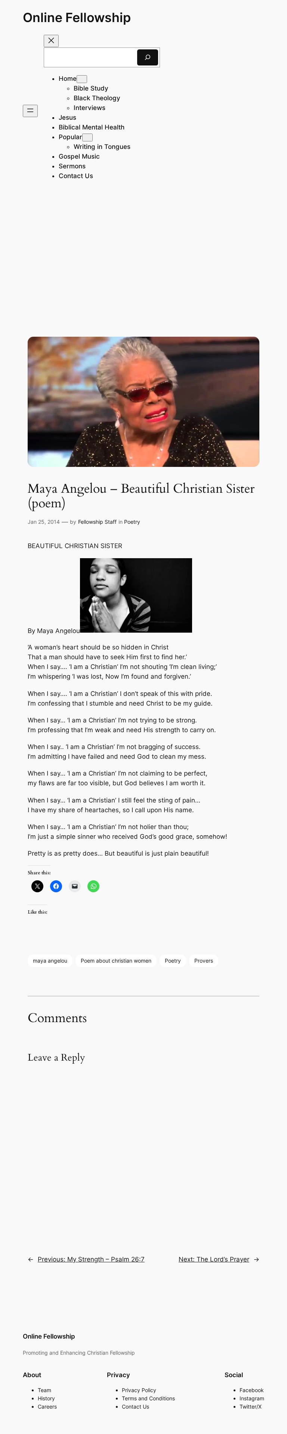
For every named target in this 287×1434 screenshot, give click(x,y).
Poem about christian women (116, 960)
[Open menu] (30, 111)
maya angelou (50, 960)
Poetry (132, 522)
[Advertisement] (143, 254)
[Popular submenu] (87, 137)
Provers (203, 960)
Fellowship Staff (97, 522)
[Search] (147, 57)
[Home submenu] (82, 79)
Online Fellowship (77, 17)
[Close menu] (51, 41)
